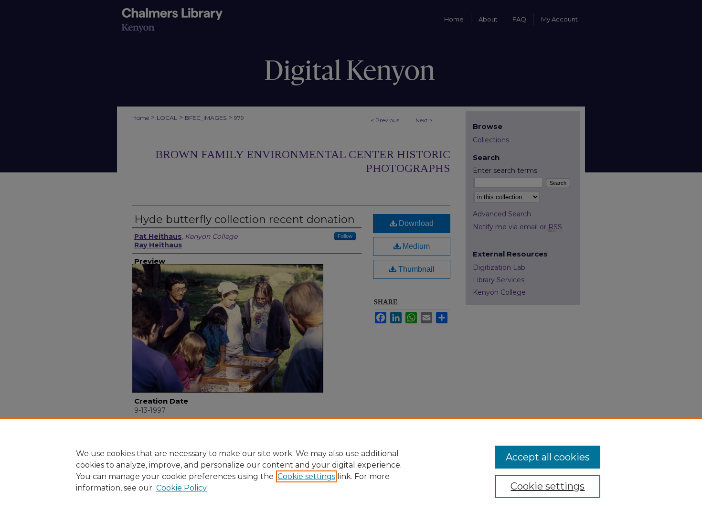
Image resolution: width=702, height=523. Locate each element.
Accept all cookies (548, 457)
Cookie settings (306, 476)
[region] (351, 470)
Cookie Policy (181, 487)
